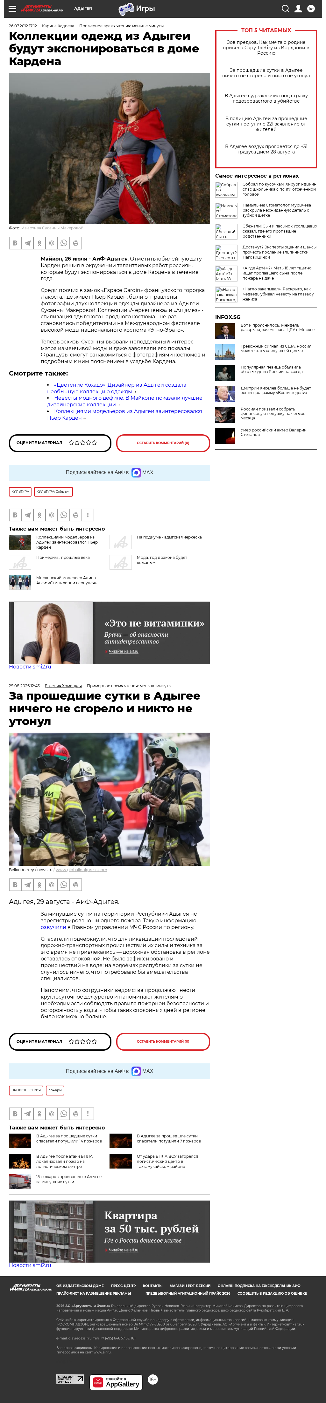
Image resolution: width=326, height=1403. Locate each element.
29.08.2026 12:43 (24, 685)
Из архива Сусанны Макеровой (52, 228)
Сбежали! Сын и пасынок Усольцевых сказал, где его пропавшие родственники (280, 231)
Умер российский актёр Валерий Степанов (274, 432)
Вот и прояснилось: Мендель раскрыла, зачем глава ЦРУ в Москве (278, 327)
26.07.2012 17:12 (23, 26)
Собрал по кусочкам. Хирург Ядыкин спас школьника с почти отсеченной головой (279, 189)
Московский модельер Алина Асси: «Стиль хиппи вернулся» (66, 580)
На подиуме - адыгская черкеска (169, 537)
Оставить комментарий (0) (163, 443)
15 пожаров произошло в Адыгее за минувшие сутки (69, 1179)
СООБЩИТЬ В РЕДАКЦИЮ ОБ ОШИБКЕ (272, 1293)
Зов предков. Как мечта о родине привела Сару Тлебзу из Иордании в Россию (266, 48)
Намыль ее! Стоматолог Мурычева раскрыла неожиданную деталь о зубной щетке (277, 210)
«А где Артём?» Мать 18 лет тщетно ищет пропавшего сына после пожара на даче (277, 273)
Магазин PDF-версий (190, 1286)
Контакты (152, 1286)
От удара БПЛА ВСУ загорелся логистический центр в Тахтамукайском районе (167, 1161)
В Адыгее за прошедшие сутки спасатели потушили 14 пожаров (69, 1138)
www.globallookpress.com (81, 869)
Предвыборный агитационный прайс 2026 (187, 1293)
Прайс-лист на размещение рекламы (93, 1293)
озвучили (54, 927)
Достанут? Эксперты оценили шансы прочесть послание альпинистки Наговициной (279, 252)
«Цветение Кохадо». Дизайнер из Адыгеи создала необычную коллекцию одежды (116, 388)
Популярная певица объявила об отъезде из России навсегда (272, 369)
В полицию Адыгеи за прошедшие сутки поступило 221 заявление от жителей (266, 124)
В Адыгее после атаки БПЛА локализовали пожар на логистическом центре (64, 1161)
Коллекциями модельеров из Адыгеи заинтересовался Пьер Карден (67, 542)
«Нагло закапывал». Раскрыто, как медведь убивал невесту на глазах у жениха (278, 294)
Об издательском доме (80, 1286)
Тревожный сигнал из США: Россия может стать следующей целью (276, 348)
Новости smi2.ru (30, 667)
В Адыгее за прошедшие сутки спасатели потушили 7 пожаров (169, 1138)
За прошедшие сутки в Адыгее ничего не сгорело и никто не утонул (266, 73)
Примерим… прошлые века (63, 557)
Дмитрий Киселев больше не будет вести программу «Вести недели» (276, 390)
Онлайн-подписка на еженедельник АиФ (259, 1286)
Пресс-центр (123, 1286)
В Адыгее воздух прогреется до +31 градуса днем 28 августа (266, 149)
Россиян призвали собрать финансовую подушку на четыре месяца (273, 413)
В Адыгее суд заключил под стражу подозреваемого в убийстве (266, 98)
